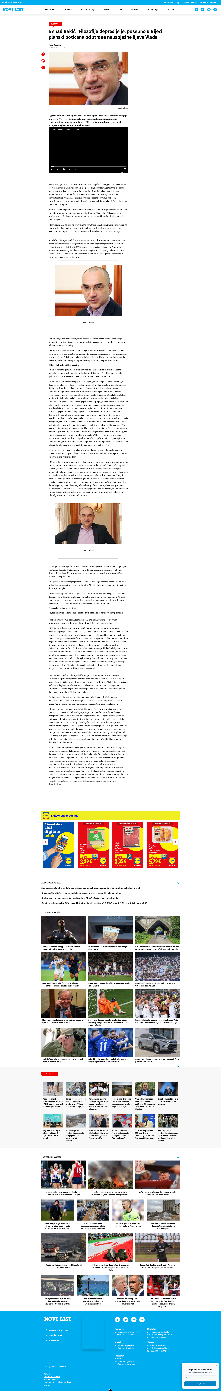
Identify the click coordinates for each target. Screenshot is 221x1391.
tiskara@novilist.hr (162, 1348)
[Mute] (64, 169)
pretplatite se (55, 1335)
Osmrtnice (168, 2)
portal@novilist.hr (129, 1345)
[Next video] (58, 169)
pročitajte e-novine (58, 1329)
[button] (175, 842)
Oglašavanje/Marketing (187, 2)
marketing (54, 1340)
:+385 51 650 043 (128, 1364)
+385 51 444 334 (128, 1348)
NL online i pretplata (209, 2)
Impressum (48, 1385)
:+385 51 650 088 (160, 1337)
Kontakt (47, 1374)
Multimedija (152, 9)
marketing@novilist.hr (163, 1335)
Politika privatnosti (52, 1377)
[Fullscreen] (125, 169)
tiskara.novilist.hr (159, 1345)
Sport (107, 9)
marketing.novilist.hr (160, 1332)
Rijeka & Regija (88, 9)
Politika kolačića (51, 1379)
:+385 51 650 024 (160, 1351)
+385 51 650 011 (128, 1335)
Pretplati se (200, 1384)
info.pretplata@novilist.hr (126, 1361)
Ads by (123, 172)
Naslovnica (50, 9)
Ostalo (170, 9)
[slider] (88, 166)
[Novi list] (13, 9)
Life (120, 9)
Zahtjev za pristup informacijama (57, 1382)
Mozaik (134, 9)
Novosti (68, 9)
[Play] (52, 169)
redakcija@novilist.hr (130, 1332)
